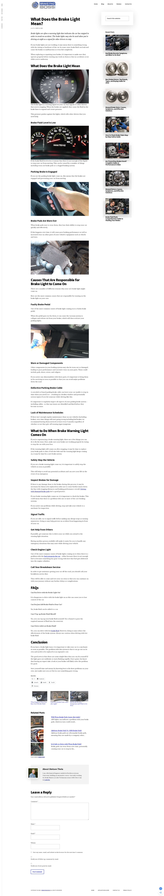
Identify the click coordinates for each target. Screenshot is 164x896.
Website (33, 843)
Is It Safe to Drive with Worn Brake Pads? (66, 744)
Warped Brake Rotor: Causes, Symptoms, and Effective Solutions (115, 109)
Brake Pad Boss (46, 890)
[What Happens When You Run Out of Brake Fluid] (40, 696)
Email (33, 833)
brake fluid (55, 631)
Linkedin (47, 780)
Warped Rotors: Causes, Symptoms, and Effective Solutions (114, 191)
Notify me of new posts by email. (41, 866)
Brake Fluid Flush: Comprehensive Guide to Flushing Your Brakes (114, 218)
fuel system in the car (52, 556)
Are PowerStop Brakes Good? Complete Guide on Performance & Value (116, 163)
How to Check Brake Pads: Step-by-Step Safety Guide (116, 136)
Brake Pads (41, 757)
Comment (34, 801)
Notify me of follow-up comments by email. (45, 859)
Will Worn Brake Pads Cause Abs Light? (65, 717)
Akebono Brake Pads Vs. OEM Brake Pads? (66, 730)
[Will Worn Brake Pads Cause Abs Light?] (59, 696)
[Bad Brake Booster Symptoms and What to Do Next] (79, 696)
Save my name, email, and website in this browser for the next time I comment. (58, 852)
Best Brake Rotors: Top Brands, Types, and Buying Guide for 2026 (116, 81)
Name (33, 824)
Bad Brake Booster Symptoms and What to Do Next (78, 703)
